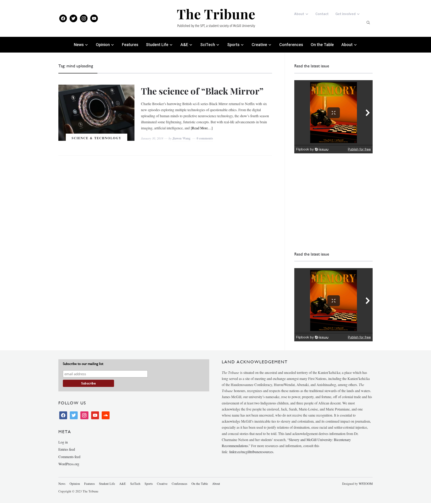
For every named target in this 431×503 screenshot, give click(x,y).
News (79, 44)
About (299, 14)
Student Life (157, 44)
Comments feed (69, 456)
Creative (259, 44)
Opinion (103, 44)
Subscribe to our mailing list (83, 364)
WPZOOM (366, 483)
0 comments (205, 138)
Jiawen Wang (181, 138)
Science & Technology (96, 138)
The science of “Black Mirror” (202, 91)
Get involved (345, 14)
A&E (184, 44)
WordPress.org (68, 463)
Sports (233, 44)
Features (130, 44)
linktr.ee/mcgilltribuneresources (251, 451)
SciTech (207, 44)
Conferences (291, 44)
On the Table (322, 44)
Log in (63, 442)
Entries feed (66, 449)
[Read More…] (202, 128)
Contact (322, 14)
